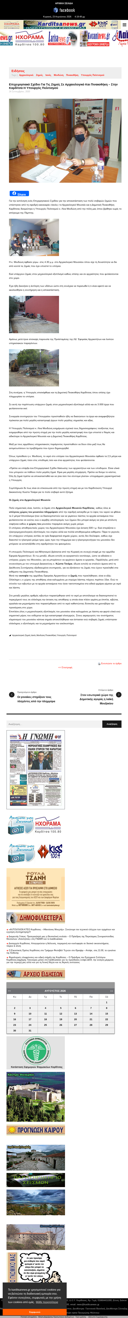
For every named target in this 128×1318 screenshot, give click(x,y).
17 (30, 1019)
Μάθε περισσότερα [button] (47, 1302)
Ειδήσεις (18, 71)
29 (106, 1025)
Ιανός (48, 75)
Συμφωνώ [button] (34, 1312)
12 (61, 1014)
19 (61, 1019)
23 (14, 1025)
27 (75, 1025)
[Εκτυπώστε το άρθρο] (99, 663)
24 (30, 1025)
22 (106, 1019)
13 (75, 1014)
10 (30, 1014)
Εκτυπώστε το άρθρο (111, 663)
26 (61, 1025)
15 (106, 1014)
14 (91, 1014)
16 (14, 1019)
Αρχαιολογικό (26, 75)
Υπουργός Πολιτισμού (92, 75)
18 (45, 1019)
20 (75, 1019)
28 (91, 1025)
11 (45, 1014)
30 (14, 1030)
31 (30, 1030)
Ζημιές (39, 75)
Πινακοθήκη (72, 75)
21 (91, 1019)
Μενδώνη (59, 75)
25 (45, 1025)
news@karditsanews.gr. (88, 1304)
